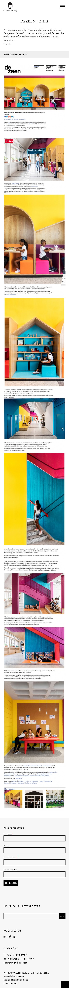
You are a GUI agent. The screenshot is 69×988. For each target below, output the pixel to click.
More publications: (14, 54)
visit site (7, 44)
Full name (8, 833)
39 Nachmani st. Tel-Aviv (19, 958)
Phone (6, 845)
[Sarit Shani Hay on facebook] (10, 937)
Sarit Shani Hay (10, 7)
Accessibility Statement (14, 976)
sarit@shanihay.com (15, 962)
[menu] (62, 6)
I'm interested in (10, 869)
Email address (10, 857)
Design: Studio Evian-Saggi (16, 979)
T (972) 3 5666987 (15, 954)
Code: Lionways (11, 983)
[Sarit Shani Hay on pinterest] (5, 937)
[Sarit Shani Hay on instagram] (14, 937)
